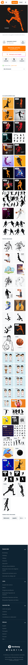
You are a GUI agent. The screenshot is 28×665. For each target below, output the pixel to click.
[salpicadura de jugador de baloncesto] (8, 506)
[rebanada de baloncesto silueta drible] (8, 195)
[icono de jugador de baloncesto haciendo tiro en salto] (8, 458)
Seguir (23, 43)
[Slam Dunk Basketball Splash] (8, 161)
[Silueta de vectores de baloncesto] (8, 172)
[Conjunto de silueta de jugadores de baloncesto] (13, 281)
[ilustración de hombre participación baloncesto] (8, 520)
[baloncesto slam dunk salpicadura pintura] (8, 242)
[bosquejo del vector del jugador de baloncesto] (8, 411)
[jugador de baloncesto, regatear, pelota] (8, 266)
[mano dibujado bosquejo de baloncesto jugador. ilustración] (8, 340)
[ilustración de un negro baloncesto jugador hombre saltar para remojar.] (8, 363)
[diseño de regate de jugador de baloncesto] (8, 149)
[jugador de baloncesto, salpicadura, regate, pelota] (8, 307)
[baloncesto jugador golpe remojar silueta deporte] (21, 643)
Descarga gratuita (14, 48)
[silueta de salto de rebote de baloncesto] (8, 231)
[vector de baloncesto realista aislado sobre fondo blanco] (8, 536)
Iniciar (20, 2)
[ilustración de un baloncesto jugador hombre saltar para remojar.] (8, 434)
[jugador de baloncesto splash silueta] (8, 102)
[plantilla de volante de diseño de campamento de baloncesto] (8, 183)
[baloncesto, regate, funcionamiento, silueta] (8, 219)
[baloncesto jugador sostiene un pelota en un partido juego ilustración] (9, 644)
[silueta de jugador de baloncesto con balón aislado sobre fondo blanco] (8, 423)
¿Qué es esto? (14, 65)
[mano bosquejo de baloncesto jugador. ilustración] (8, 351)
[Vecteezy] (2, 2)
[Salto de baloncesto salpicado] (8, 114)
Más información (7, 68)
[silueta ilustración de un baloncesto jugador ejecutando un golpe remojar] (8, 470)
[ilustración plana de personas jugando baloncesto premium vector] (8, 446)
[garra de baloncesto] (8, 125)
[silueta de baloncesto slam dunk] (8, 254)
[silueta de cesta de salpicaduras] (8, 137)
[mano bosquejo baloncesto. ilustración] (17, 399)
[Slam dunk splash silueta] (8, 207)
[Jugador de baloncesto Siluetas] (13, 321)
